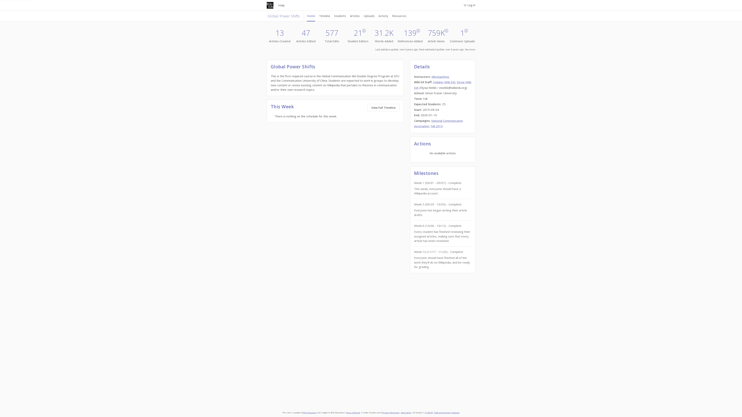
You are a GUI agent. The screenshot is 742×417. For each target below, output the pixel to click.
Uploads (369, 16)
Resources (399, 16)
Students (340, 16)
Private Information (391, 412)
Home (311, 16)
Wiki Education (310, 412)
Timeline (324, 16)
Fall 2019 (437, 126)
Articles (355, 16)
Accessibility (406, 412)
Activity (383, 16)
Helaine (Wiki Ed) (444, 82)
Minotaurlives (440, 77)
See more (470, 49)
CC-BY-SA (429, 412)
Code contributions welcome (446, 412)
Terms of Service (353, 412)
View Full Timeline (383, 107)
